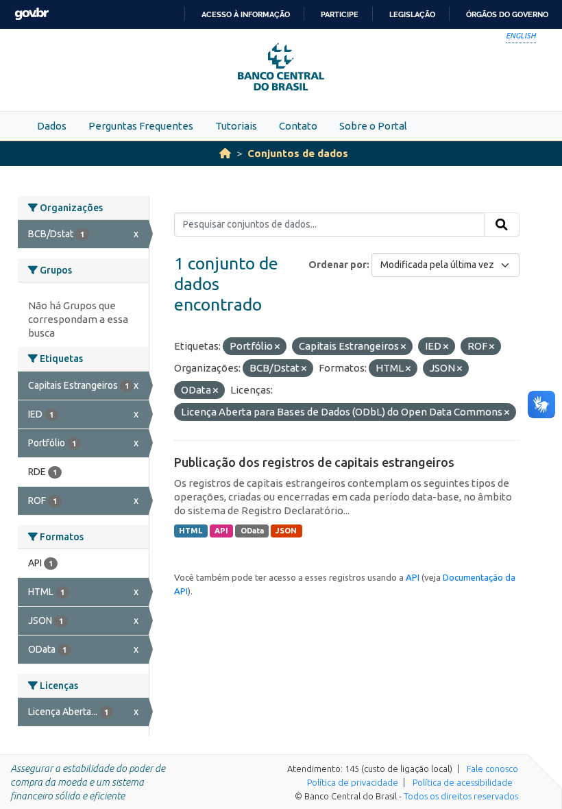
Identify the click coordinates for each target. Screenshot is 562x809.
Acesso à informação (245, 14)
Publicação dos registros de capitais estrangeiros (314, 462)
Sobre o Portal (373, 126)
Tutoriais (236, 126)
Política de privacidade (352, 782)
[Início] (225, 153)
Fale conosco (492, 768)
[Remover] (277, 347)
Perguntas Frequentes (140, 126)
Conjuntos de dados (297, 153)
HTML (190, 531)
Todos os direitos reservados (461, 796)
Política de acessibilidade (463, 782)
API (221, 531)
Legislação (412, 14)
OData (252, 531)
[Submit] (502, 225)
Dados (51, 126)
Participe (339, 14)
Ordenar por (337, 264)
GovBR (31, 14)
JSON (286, 531)
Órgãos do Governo (507, 14)
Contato (298, 126)
